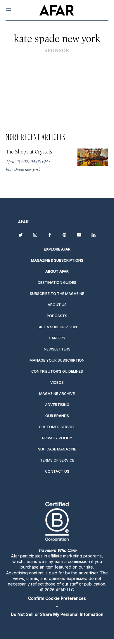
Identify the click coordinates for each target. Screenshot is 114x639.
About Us (57, 305)
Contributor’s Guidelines (57, 371)
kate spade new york (23, 169)
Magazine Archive (57, 393)
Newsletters (57, 349)
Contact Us (57, 471)
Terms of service (57, 460)
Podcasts (57, 316)
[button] (57, 598)
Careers (57, 338)
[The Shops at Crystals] (92, 157)
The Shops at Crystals (29, 151)
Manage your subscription (57, 360)
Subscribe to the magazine (57, 293)
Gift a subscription (57, 327)
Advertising (57, 405)
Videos (57, 382)
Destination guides (57, 282)
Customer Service (57, 427)
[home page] (56, 10)
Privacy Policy (57, 438)
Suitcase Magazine (57, 449)
